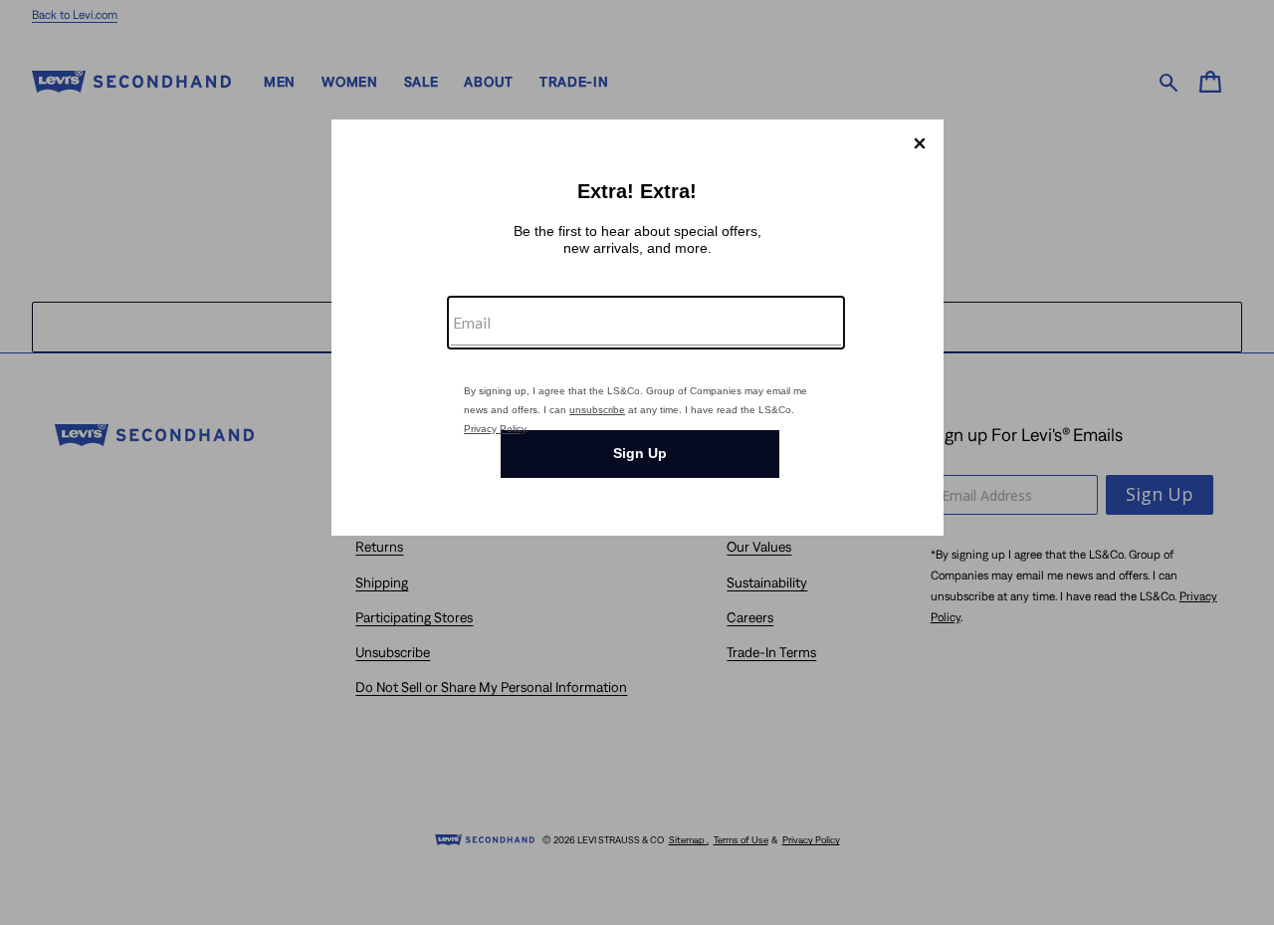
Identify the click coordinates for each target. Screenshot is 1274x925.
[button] (920, 143)
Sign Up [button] (640, 453)
